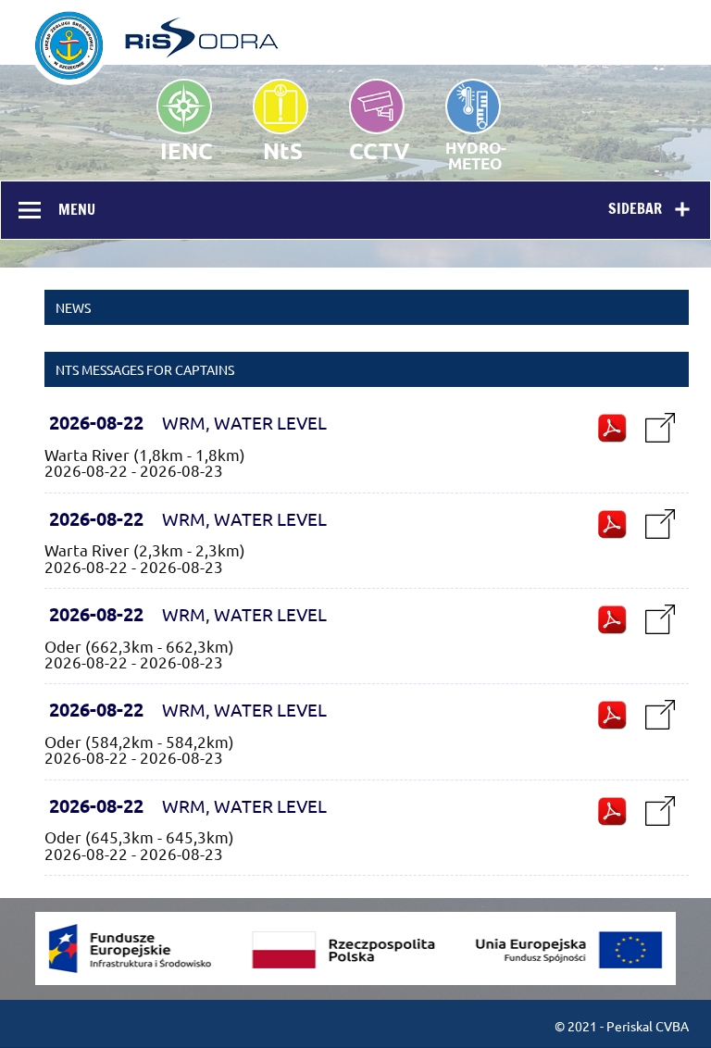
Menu (76, 209)
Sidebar (635, 208)
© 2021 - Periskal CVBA (622, 1025)
